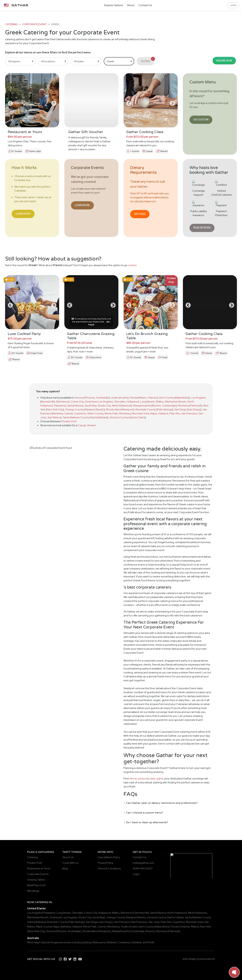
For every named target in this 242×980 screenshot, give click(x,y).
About (130, 5)
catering (11, 24)
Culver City (77, 401)
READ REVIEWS (202, 227)
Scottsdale (102, 397)
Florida (134, 397)
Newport (128, 409)
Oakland (163, 413)
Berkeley (58, 413)
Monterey (124, 413)
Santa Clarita (137, 417)
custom (132, 265)
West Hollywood (121, 405)
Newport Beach (94, 409)
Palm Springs (164, 409)
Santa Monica (75, 405)
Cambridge (169, 405)
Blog (65, 868)
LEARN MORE (23, 213)
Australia (33, 938)
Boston (156, 405)
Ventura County (118, 417)
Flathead (195, 405)
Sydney (87, 942)
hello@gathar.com (143, 863)
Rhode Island (113, 409)
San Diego (181, 409)
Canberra (124, 942)
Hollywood (132, 401)
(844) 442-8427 (143, 868)
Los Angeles (198, 397)
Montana (183, 405)
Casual (82, 425)
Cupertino (80, 413)
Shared (91, 425)
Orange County (74, 409)
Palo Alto (174, 413)
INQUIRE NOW (224, 60)
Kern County (166, 397)
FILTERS (147, 60)
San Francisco (189, 413)
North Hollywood (177, 912)
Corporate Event (34, 24)
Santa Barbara (98, 417)
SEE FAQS (140, 213)
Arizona (79, 397)
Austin (115, 397)
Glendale (119, 401)
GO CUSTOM (200, 119)
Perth (151, 942)
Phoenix (90, 397)
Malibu (160, 401)
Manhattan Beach (175, 401)
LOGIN (233, 5)
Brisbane (112, 942)
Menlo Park (111, 413)
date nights (156, 778)
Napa (153, 413)
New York (205, 926)
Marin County (95, 413)
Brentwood (62, 401)
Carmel (68, 413)
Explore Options (113, 5)
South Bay (90, 405)
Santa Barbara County (76, 417)
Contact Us (145, 5)
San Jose (154, 922)
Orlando (152, 397)
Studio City (104, 405)
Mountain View (140, 413)
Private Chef (69, 421)
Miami (142, 397)
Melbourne (99, 942)
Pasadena (60, 405)
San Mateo (54, 417)
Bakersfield (182, 397)
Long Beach (147, 401)
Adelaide (136, 942)
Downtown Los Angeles (99, 401)
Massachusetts (142, 405)
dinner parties (138, 778)
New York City (55, 409)
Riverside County (145, 409)
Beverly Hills (48, 401)
